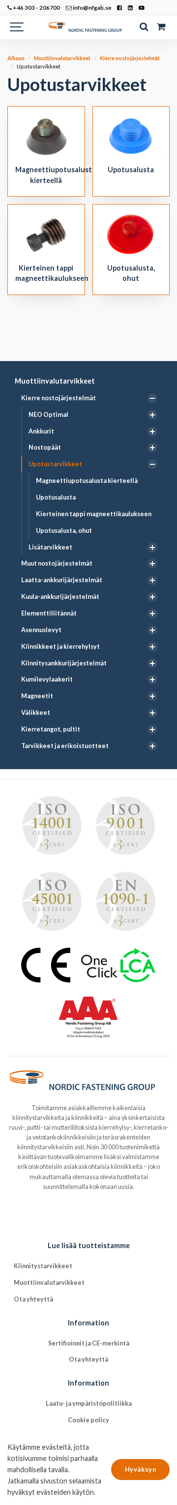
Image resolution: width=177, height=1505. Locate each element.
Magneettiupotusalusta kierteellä (87, 480)
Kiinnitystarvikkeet (43, 1266)
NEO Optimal (48, 414)
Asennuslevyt (41, 630)
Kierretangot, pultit (50, 729)
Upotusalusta (56, 497)
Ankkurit (41, 431)
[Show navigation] (17, 27)
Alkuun (16, 58)
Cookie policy (88, 1420)
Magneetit (37, 696)
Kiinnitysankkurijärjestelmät (64, 663)
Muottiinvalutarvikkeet (55, 381)
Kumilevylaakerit (47, 679)
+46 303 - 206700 (36, 7)
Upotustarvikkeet (55, 464)
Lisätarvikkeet (50, 547)
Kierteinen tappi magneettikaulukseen (93, 514)
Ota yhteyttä (33, 1299)
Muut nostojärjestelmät (56, 563)
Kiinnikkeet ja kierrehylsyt (60, 646)
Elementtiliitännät (49, 613)
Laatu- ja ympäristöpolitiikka (89, 1403)
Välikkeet (35, 712)
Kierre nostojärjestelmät (58, 398)
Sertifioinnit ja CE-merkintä (88, 1343)
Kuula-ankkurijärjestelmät (60, 596)
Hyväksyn (140, 1469)
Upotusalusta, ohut (64, 530)
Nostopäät (45, 447)
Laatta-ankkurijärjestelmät (61, 580)
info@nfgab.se (92, 7)
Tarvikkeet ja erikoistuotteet (65, 746)
